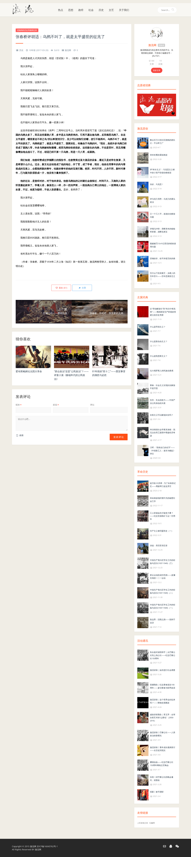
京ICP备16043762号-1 (47, 846)
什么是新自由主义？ (158, 341)
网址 (92, 404)
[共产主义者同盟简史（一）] (142, 533)
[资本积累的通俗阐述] (142, 157)
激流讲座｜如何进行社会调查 (162, 670)
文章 (152, 64)
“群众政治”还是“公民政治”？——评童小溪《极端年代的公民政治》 (71, 375)
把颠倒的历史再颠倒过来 (27, 30)
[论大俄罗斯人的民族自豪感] (142, 373)
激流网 (68, 50)
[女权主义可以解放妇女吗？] (142, 417)
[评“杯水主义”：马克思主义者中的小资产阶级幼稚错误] (142, 172)
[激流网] (24, 9)
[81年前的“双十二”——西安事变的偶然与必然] (110, 357)
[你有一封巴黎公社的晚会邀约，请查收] (142, 779)
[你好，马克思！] (142, 187)
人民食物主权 (142, 823)
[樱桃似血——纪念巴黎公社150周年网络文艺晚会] (142, 764)
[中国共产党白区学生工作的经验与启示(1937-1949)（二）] (142, 592)
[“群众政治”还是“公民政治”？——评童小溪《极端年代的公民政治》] (71, 357)
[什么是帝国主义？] (142, 329)
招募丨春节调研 (157, 791)
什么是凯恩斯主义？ (158, 356)
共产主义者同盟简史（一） (161, 531)
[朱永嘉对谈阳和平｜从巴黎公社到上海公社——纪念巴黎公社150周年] (142, 654)
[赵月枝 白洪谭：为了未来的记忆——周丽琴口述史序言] (142, 486)
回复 (160, 64)
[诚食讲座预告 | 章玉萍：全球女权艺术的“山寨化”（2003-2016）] (142, 717)
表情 (21, 435)
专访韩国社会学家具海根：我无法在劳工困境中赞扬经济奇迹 (162, 432)
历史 (101, 10)
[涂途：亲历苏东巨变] (142, 548)
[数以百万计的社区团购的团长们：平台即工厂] (142, 142)
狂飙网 (152, 823)
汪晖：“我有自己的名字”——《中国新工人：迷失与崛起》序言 (162, 450)
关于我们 (124, 10)
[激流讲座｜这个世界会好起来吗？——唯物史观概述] (142, 702)
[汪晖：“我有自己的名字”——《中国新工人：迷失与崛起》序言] (142, 450)
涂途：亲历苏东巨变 (158, 545)
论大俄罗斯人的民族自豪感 (161, 370)
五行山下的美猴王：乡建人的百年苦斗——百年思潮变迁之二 (162, 276)
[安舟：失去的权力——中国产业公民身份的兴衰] (142, 402)
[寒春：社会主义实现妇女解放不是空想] (142, 388)
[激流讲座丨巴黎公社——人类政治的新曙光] (142, 735)
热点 (60, 10)
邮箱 (56, 404)
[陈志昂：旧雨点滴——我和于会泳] (142, 622)
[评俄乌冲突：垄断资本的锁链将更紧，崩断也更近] (142, 231)
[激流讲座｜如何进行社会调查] (142, 673)
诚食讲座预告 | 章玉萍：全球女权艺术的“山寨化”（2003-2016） (162, 717)
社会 (91, 10)
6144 (151, 60)
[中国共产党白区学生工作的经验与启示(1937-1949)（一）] (142, 607)
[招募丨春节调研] (142, 794)
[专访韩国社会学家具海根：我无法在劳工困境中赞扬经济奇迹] (142, 432)
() (62, 287)
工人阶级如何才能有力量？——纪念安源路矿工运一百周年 (162, 516)
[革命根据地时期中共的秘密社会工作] (142, 500)
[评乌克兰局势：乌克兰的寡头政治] (142, 201)
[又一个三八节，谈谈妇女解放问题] (142, 216)
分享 (83, 287)
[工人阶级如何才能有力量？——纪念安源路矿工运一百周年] (142, 515)
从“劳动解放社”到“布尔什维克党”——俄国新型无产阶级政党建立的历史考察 (163, 311)
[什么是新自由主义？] (142, 344)
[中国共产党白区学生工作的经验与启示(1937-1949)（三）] (142, 562)
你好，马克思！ (157, 184)
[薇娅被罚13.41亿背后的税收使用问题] (142, 246)
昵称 (18, 404)
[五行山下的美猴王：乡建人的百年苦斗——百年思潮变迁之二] (142, 275)
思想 (70, 10)
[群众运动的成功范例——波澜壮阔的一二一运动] (142, 577)
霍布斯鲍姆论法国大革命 (29, 371)
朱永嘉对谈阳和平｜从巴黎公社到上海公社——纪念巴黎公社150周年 (162, 655)
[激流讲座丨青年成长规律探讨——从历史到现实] (142, 750)
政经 (80, 10)
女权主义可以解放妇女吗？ (161, 415)
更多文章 (156, 70)
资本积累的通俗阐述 (158, 155)
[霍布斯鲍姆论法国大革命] (33, 357)
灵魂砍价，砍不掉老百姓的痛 (162, 258)
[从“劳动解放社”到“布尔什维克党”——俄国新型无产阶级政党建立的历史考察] (142, 311)
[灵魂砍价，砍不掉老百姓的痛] (142, 261)
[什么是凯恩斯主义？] (142, 358)
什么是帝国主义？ (157, 326)
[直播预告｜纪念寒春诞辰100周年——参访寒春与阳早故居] (142, 687)
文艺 (111, 10)
